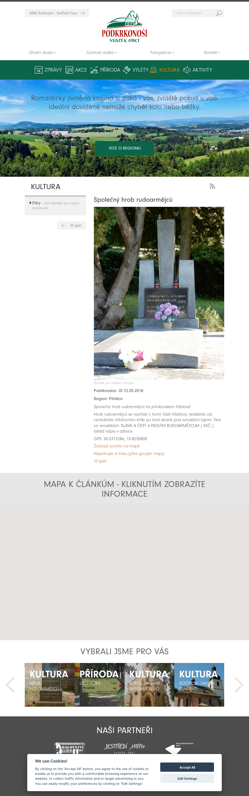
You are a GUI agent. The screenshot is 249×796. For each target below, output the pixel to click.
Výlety (140, 70)
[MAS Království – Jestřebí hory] (69, 745)
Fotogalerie (160, 52)
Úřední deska (41, 52)
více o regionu (125, 148)
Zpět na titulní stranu (124, 26)
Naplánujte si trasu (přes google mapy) (129, 453)
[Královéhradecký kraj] (179, 745)
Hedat (219, 13)
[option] (50, 685)
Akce (81, 70)
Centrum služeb (100, 52)
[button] (133, 588)
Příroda (110, 70)
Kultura (169, 70)
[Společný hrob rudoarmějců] (159, 378)
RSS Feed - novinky (213, 185)
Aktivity (202, 70)
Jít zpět (75, 225)
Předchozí (10, 685)
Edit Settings (187, 778)
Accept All (187, 767)
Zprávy (53, 70)
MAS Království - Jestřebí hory (53, 13)
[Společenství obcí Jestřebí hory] (124, 745)
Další (239, 685)
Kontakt (210, 52)
